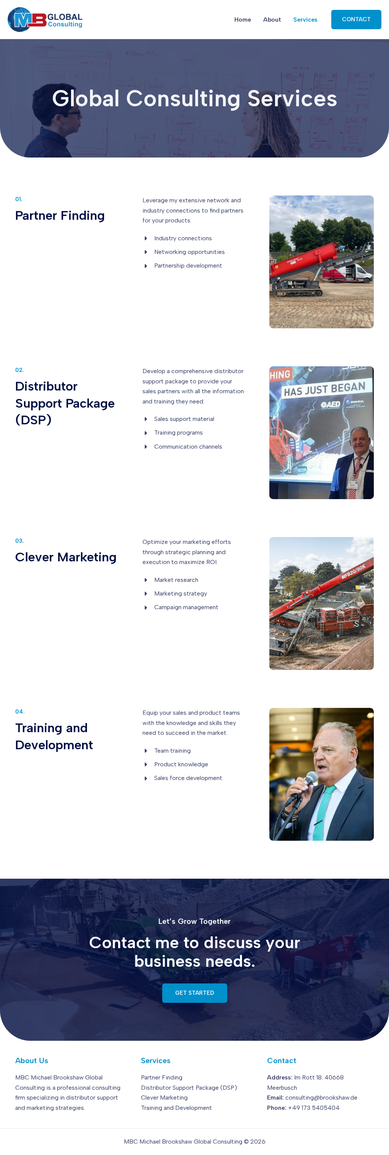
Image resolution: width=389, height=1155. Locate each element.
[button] (356, 19)
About (272, 19)
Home (242, 19)
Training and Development (176, 1107)
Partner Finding (161, 1077)
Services (305, 19)
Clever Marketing (164, 1097)
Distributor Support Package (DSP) (189, 1087)
